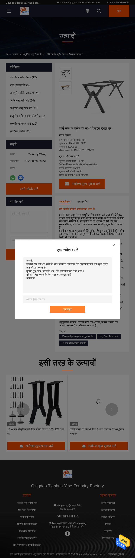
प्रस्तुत (67, 309)
